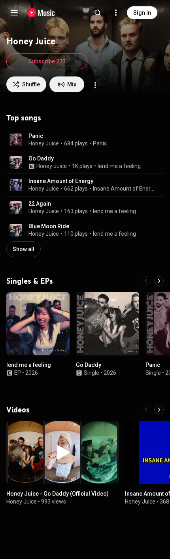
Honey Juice (43, 143)
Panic (35, 136)
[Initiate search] (97, 12)
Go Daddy (41, 158)
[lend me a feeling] (38, 323)
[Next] (158, 280)
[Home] (41, 12)
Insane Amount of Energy (60, 181)
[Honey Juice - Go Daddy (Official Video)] (62, 452)
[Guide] (14, 12)
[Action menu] (95, 85)
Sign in (142, 13)
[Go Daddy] (107, 323)
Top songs (23, 117)
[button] (15, 140)
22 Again (39, 203)
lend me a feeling (119, 166)
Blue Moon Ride (48, 226)
